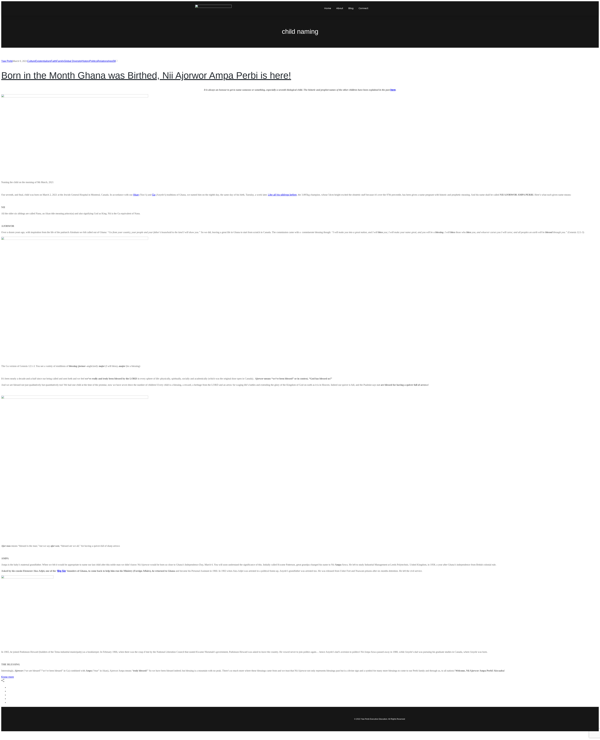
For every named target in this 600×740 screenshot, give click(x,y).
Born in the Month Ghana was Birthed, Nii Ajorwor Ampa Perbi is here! (146, 75)
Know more (7, 677)
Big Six (61, 571)
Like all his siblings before (282, 194)
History (85, 61)
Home (327, 8)
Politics (93, 61)
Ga (153, 194)
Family (60, 61)
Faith (53, 61)
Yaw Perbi (7, 61)
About (339, 8)
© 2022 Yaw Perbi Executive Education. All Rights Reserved (379, 719)
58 (114, 61)
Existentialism (43, 61)
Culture (31, 61)
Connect (363, 8)
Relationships (105, 61)
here (393, 89)
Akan (136, 194)
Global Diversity (73, 61)
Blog (350, 8)
